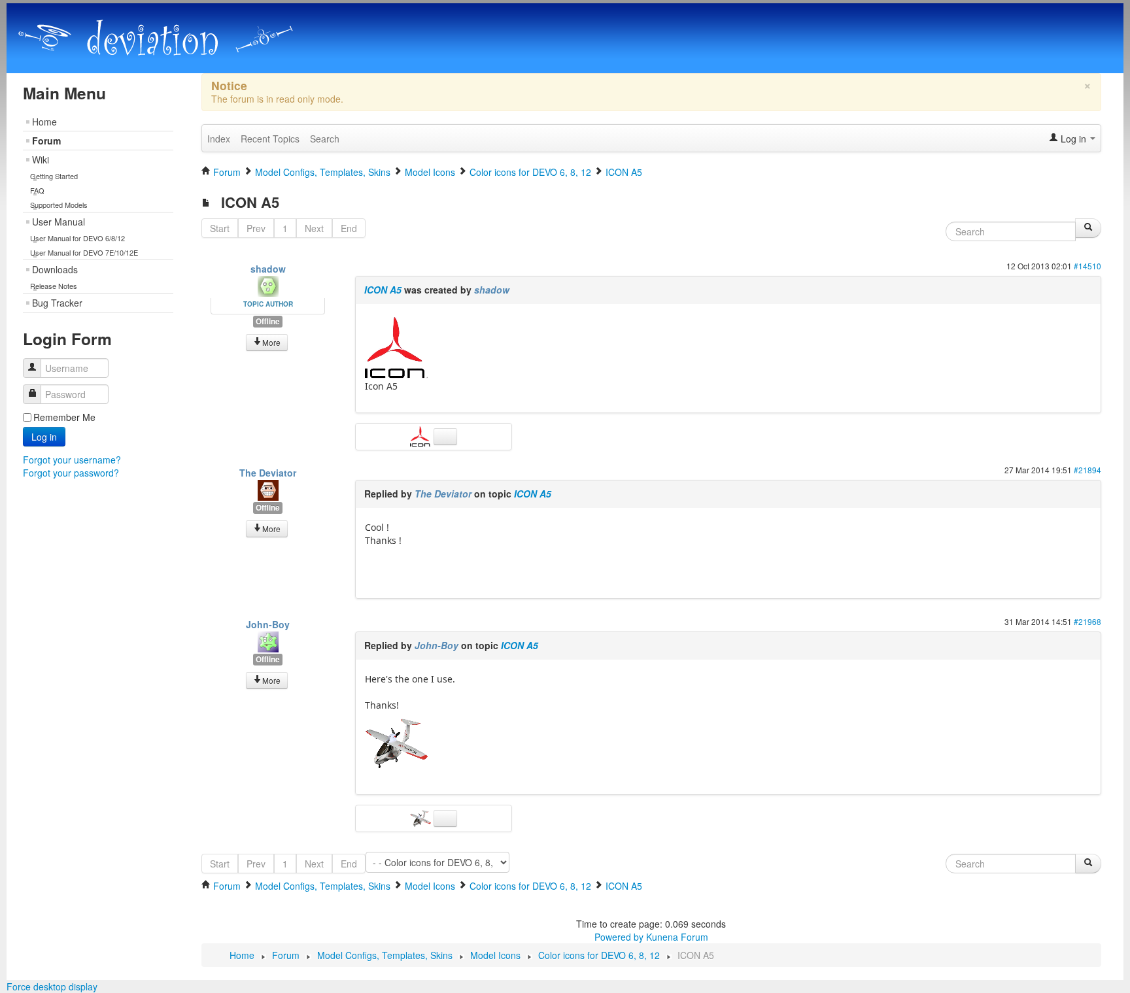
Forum (46, 140)
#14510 (1087, 265)
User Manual (58, 221)
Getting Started (54, 176)
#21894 (1087, 469)
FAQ (37, 190)
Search (324, 138)
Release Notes (53, 285)
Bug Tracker (57, 302)
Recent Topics (270, 138)
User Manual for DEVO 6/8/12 (77, 238)
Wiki (40, 159)
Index (218, 138)
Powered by (618, 936)
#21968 (1087, 621)
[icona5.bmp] (396, 347)
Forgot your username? (72, 459)
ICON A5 (383, 289)
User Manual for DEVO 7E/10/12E (84, 252)
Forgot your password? (71, 472)
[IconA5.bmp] (396, 742)
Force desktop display (52, 986)
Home (44, 121)
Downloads (55, 269)
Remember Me (64, 417)
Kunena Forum (677, 936)
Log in (44, 436)
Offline (268, 321)
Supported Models (59, 204)
